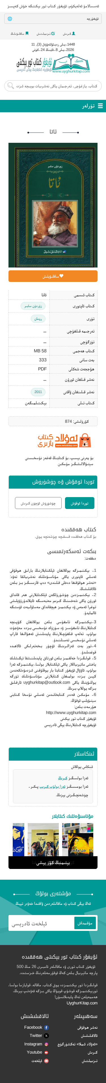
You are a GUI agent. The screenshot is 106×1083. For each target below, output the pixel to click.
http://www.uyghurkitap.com (71, 712)
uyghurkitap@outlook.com (46, 682)
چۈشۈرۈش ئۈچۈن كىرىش (38, 503)
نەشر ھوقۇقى (87, 1027)
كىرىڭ (62, 777)
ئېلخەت (37, 1060)
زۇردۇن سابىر (33, 306)
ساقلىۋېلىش (51, 276)
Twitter (36, 1035)
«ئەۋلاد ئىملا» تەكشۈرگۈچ (78, 1043)
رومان (38, 318)
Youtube (34, 1052)
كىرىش (67, 34)
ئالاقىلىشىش (89, 1035)
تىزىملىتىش (44, 34)
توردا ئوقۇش (79, 503)
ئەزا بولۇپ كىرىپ (52, 786)
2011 (38, 392)
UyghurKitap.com (82, 1002)
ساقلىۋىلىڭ (18, 34)
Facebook (33, 1027)
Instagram (33, 1043)
